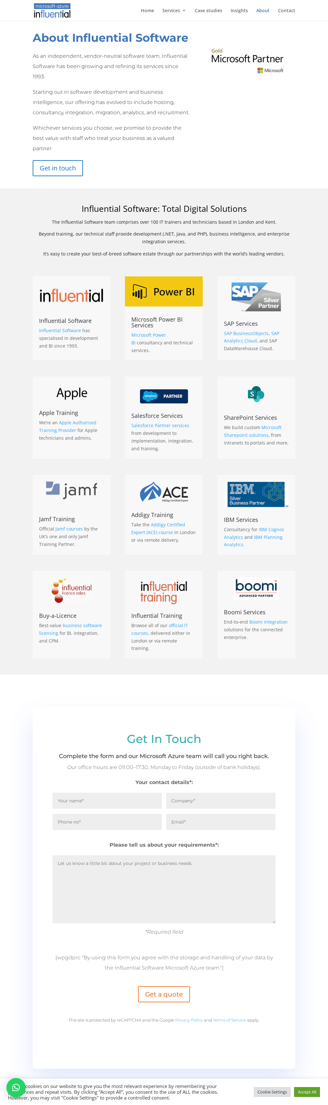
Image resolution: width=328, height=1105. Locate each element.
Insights (239, 10)
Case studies (208, 10)
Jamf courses (69, 529)
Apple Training (58, 413)
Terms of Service (229, 1020)
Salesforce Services (157, 415)
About (263, 10)
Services (171, 10)
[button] (16, 1087)
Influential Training (156, 615)
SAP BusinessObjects (246, 333)
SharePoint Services (250, 417)
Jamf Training (57, 519)
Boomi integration (268, 622)
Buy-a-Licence (58, 615)
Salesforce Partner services (160, 425)
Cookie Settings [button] (272, 1092)
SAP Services (241, 323)
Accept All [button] (307, 1092)
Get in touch (58, 168)
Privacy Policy (189, 1020)
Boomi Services (245, 612)
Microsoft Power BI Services (157, 322)
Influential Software (65, 320)
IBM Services (241, 519)
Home (147, 10)
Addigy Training (152, 515)
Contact (286, 10)
